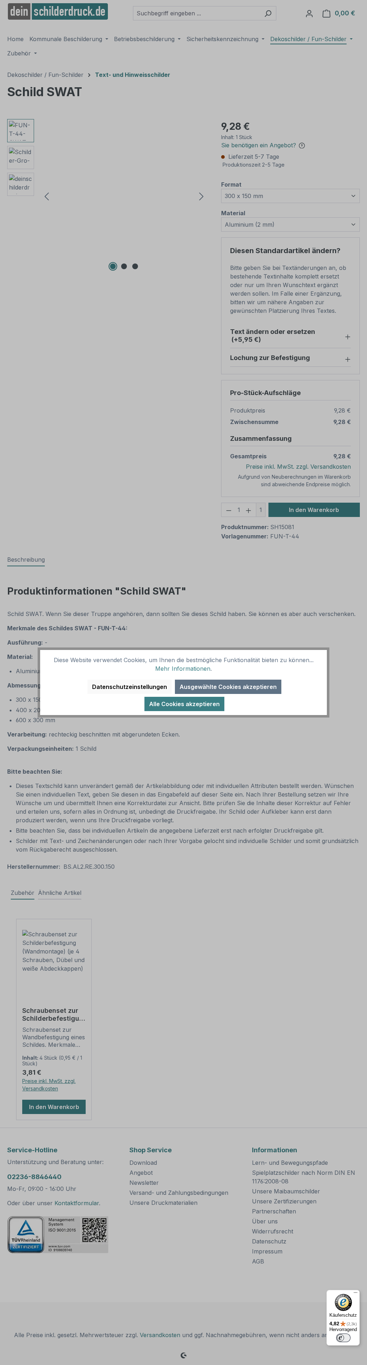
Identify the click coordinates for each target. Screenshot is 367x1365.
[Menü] (355, 1294)
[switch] (343, 1338)
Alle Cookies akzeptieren (184, 704)
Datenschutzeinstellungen (129, 686)
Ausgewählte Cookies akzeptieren (228, 686)
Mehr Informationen (182, 668)
